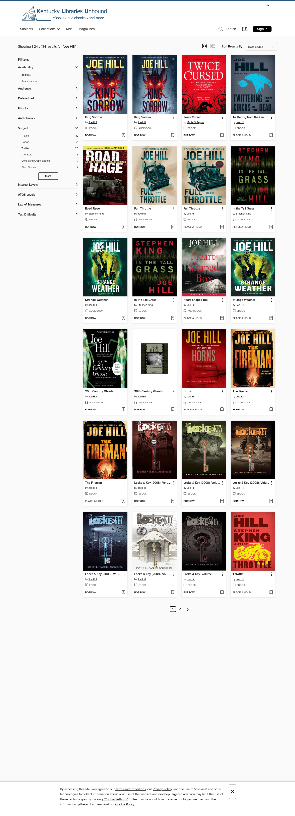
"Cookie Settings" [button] (116, 799)
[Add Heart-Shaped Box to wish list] (221, 318)
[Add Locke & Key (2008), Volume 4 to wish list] (172, 592)
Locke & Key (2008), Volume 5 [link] (251, 483)
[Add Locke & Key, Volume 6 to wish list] (221, 592)
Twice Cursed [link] (192, 117)
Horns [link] (187, 391)
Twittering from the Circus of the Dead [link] (251, 117)
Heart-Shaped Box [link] (195, 300)
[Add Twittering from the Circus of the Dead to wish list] (271, 135)
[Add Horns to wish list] (221, 409)
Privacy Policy (162, 789)
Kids (69, 29)
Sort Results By (232, 46)
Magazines (86, 29)
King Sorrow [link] (93, 117)
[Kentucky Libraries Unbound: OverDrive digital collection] (64, 14)
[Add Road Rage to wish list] (123, 227)
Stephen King (96, 213)
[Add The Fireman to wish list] (271, 409)
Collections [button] (48, 29)
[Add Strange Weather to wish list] (123, 318)
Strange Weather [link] (96, 300)
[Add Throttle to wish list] (271, 592)
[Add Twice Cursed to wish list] (221, 135)
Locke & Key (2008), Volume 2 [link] (201, 483)
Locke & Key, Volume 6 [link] (198, 574)
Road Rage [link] (92, 209)
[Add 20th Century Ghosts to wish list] (123, 409)
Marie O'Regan (195, 122)
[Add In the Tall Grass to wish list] (271, 227)
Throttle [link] (238, 574)
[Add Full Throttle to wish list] (172, 227)
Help (268, 5)
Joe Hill (92, 122)
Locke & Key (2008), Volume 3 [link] (103, 574)
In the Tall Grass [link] (243, 209)
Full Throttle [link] (142, 209)
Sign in (262, 29)
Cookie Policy (124, 804)
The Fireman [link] (241, 391)
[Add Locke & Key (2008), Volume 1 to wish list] (172, 501)
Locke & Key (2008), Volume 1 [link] (152, 483)
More (48, 176)
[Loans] (245, 30)
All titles (26, 75)
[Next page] (188, 609)
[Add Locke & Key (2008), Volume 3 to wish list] (123, 592)
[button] (227, 30)
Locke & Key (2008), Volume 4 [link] (152, 574)
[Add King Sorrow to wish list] (123, 135)
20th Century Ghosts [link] (99, 391)
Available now (29, 81)
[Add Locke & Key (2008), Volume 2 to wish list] (221, 501)
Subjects (26, 29)
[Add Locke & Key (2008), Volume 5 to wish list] (271, 501)
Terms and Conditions (130, 789)
